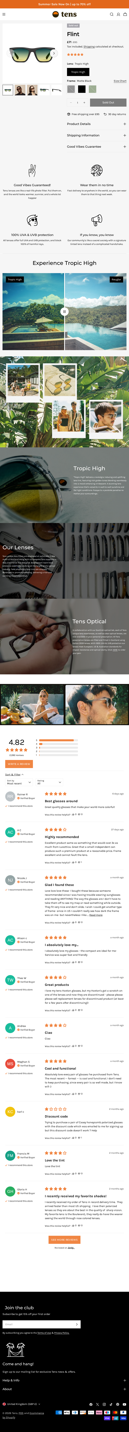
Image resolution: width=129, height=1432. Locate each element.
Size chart (120, 80)
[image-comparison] (64, 311)
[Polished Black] (82, 89)
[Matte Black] (71, 89)
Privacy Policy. (61, 1332)
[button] (57, 740)
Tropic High (78, 71)
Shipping (89, 46)
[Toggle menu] (4, 14)
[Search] (111, 14)
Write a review (19, 764)
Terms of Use (44, 1332)
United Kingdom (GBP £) (22, 1404)
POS (21, 1413)
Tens (14, 1413)
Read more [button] (95, 915)
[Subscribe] (76, 1324)
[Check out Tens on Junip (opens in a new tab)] (71, 1247)
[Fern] (93, 89)
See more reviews (64, 1239)
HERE (115, 650)
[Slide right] (54, 53)
